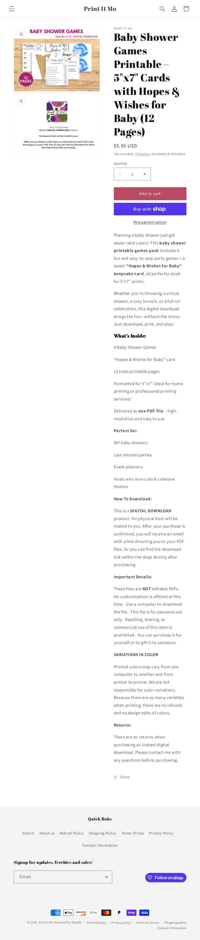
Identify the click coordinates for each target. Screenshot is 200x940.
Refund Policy (72, 833)
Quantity (120, 163)
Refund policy (96, 922)
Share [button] (125, 776)
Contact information (172, 928)
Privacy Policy (161, 833)
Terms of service (147, 922)
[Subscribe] (106, 877)
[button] (11, 9)
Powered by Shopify (68, 922)
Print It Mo (46, 922)
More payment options (150, 222)
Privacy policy (121, 922)
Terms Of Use (132, 833)
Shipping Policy (102, 833)
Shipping (142, 154)
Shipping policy (175, 922)
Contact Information (100, 845)
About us (47, 833)
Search (28, 833)
